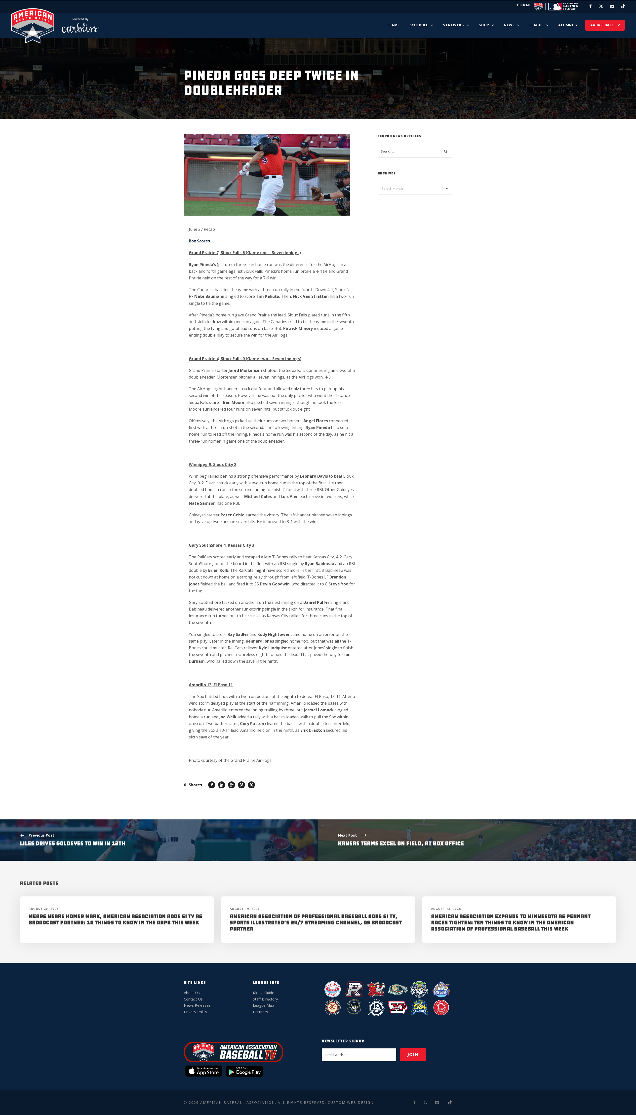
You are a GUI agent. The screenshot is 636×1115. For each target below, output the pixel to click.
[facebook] (590, 6)
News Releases (197, 1005)
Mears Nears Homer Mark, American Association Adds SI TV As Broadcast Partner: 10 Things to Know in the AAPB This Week (115, 919)
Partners (260, 1011)
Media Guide (263, 992)
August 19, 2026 (245, 909)
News (509, 25)
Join (413, 1054)
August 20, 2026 (44, 909)
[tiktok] (623, 6)
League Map (263, 1005)
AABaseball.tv (605, 25)
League (536, 25)
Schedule (419, 25)
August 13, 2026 (446, 909)
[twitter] (601, 6)
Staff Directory (265, 999)
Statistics (453, 25)
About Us (192, 992)
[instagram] (612, 6)
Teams (393, 25)
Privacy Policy (195, 1011)
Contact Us (193, 999)
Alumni (565, 25)
